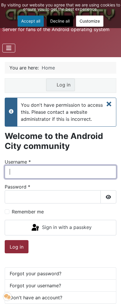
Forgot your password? (35, 273)
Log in (62, 85)
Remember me (28, 212)
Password (17, 187)
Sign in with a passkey (66, 227)
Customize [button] (90, 20)
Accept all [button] (30, 20)
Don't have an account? (36, 297)
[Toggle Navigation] (8, 48)
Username (18, 162)
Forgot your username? (35, 285)
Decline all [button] (60, 20)
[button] (7, 296)
